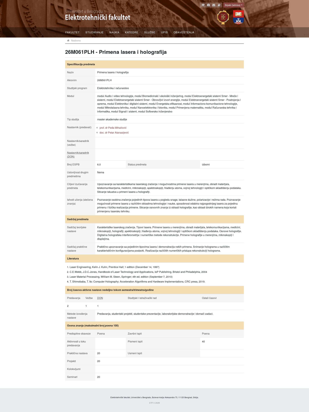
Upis (164, 32)
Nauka (114, 32)
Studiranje (94, 32)
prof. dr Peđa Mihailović (113, 127)
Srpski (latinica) (232, 5)
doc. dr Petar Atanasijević (114, 132)
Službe (149, 32)
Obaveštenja (184, 32)
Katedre (131, 32)
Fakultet (72, 32)
